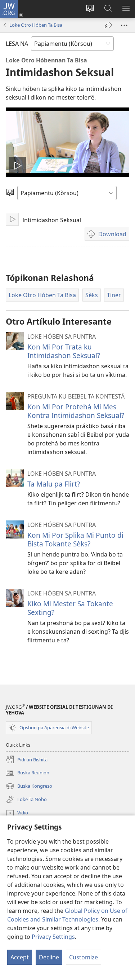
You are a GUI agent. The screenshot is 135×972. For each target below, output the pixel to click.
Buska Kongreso (29, 787)
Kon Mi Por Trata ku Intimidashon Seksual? (63, 351)
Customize (83, 957)
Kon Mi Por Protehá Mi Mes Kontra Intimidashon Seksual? (75, 411)
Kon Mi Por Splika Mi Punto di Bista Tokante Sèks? (75, 539)
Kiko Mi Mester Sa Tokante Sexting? (70, 608)
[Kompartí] (108, 25)
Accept (19, 957)
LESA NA (17, 44)
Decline (49, 957)
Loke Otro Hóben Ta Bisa (35, 25)
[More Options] (124, 25)
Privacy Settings (53, 937)
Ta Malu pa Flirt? (53, 484)
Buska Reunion (27, 773)
